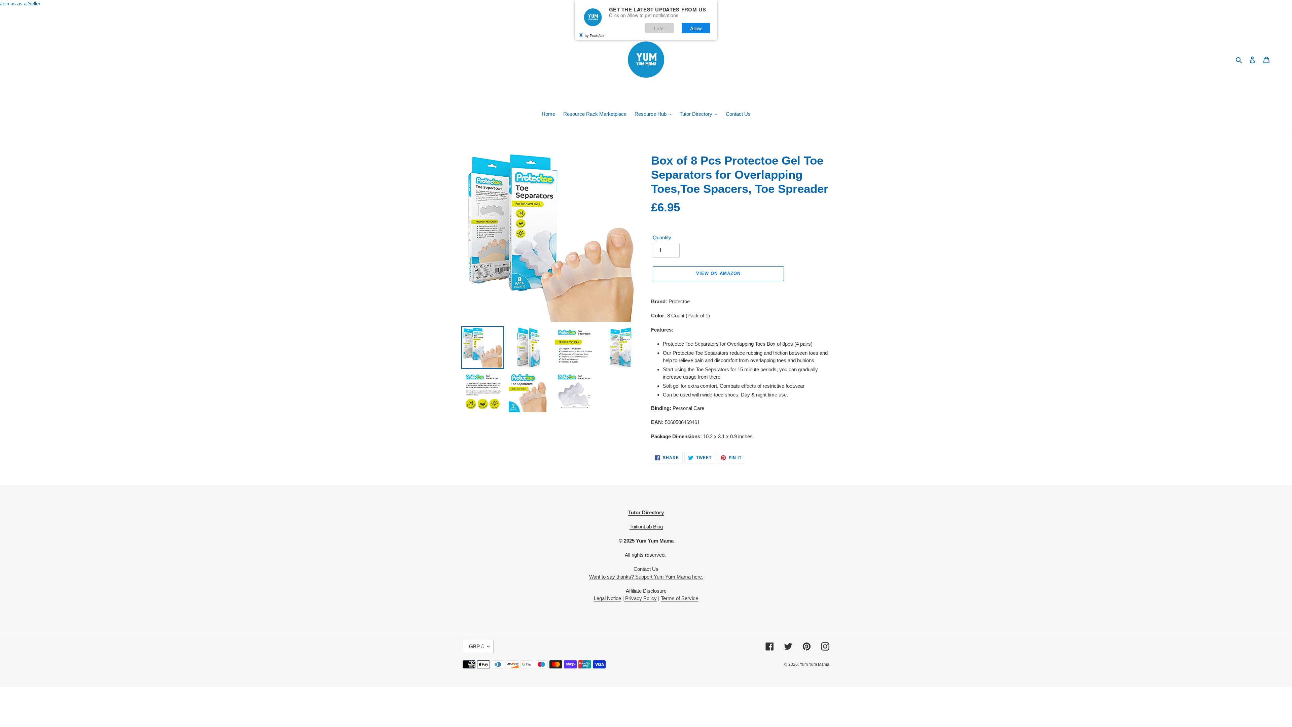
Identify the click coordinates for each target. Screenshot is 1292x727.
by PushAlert (595, 35)
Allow (696, 28)
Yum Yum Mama (814, 664)
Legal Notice (607, 598)
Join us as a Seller (20, 3)
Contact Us (646, 569)
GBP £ (476, 646)
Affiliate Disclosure (646, 591)
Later (659, 28)
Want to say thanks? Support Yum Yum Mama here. (646, 577)
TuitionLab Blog (646, 526)
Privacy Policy (640, 598)
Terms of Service (679, 598)
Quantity (662, 237)
